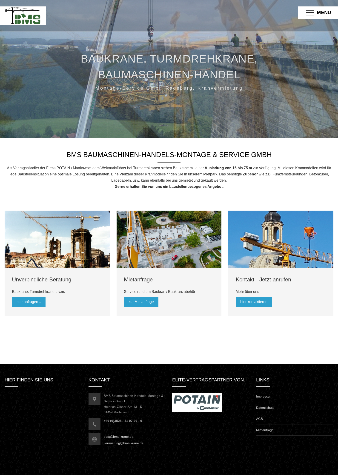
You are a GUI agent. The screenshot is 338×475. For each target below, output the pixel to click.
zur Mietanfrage (141, 302)
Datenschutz (265, 407)
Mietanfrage (265, 430)
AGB (259, 419)
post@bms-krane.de (118, 436)
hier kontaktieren (253, 302)
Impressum (264, 396)
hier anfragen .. (29, 302)
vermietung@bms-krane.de (123, 443)
